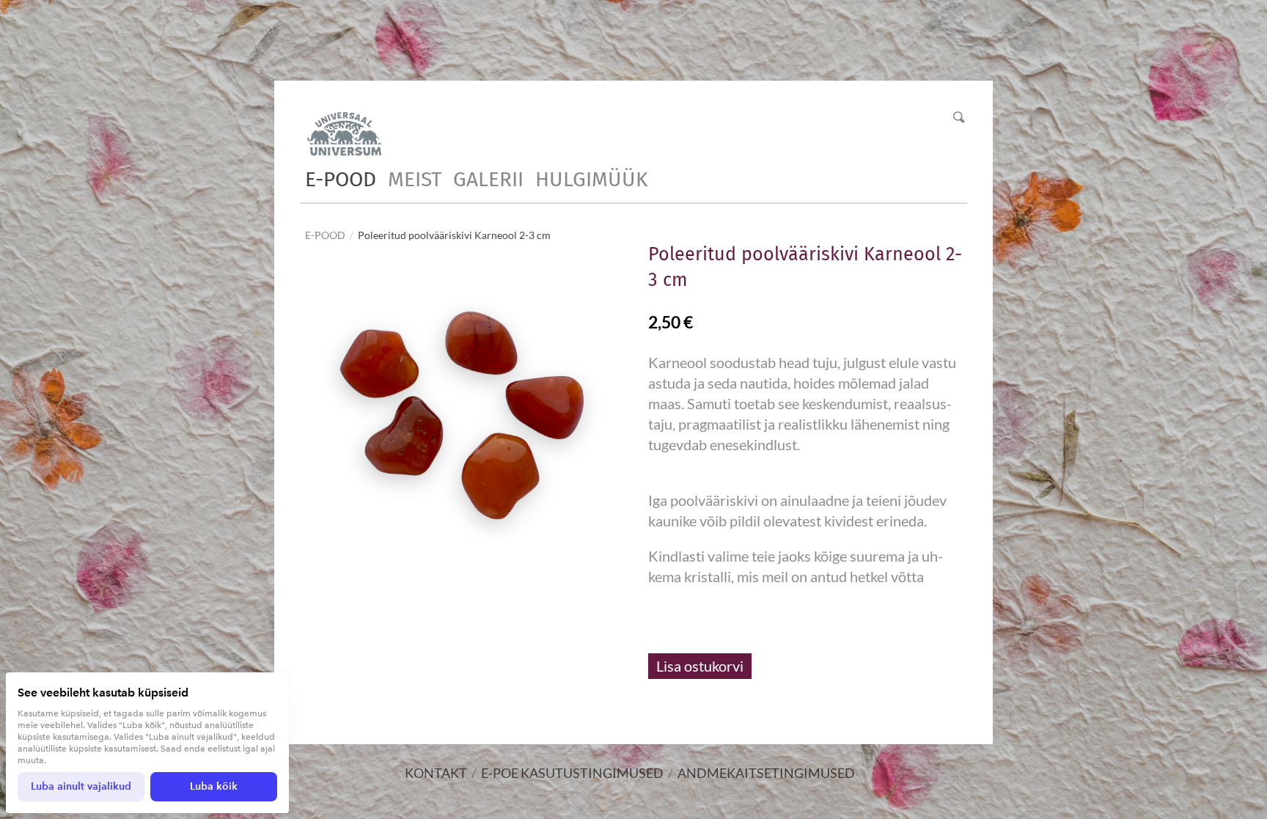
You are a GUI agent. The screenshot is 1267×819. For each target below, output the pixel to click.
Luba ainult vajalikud (81, 786)
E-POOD (340, 179)
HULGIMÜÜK (591, 179)
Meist (414, 179)
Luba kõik (214, 786)
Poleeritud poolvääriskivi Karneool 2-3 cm (454, 235)
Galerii (488, 179)
